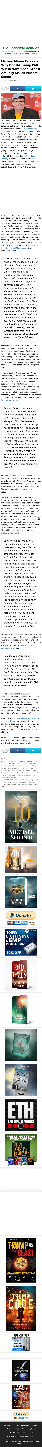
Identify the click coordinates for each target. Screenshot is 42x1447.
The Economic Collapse (21, 48)
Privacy (17, 1429)
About (9, 1429)
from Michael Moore (9, 400)
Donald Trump (32, 761)
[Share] (17, 88)
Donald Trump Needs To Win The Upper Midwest (19, 763)
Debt (16, 761)
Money (5, 759)
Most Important (28, 1432)
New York (26, 768)
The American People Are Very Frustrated (21, 773)
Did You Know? (14, 1432)
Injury (9, 768)
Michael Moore (17, 768)
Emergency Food (28, 1429)
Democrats (22, 761)
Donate (34, 1425)
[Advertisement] (21, 23)
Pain (32, 768)
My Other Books (23, 1425)
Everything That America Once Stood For (16, 766)
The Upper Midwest (15, 775)
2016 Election (8, 761)
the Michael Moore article (17, 248)
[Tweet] (33, 88)
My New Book (9, 1425)
